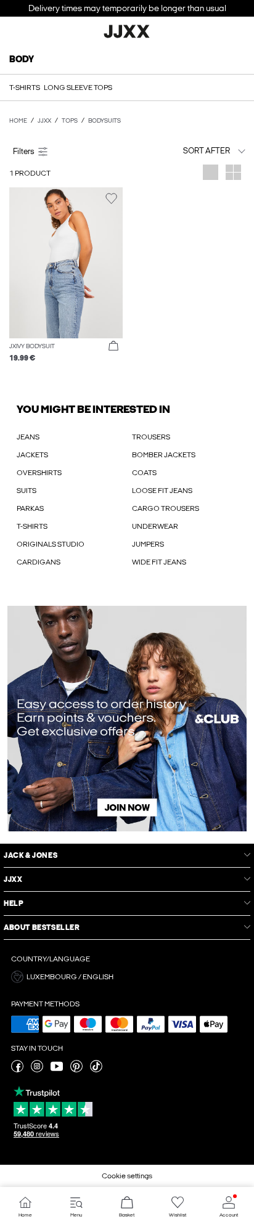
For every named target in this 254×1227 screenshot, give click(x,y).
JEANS (28, 437)
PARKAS (30, 508)
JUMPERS (148, 544)
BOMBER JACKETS (163, 454)
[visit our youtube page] (57, 1070)
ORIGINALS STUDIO (50, 544)
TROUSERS (151, 437)
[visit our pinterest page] (76, 1070)
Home (18, 120)
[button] (66, 262)
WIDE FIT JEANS (159, 562)
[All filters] (66, 151)
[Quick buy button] (113, 346)
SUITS (26, 490)
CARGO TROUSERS (165, 508)
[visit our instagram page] (37, 1070)
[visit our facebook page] (17, 1070)
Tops (70, 120)
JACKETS (32, 454)
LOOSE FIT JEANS (162, 490)
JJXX (44, 120)
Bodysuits (104, 120)
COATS (144, 472)
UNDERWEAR (155, 526)
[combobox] (188, 150)
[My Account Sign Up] (127, 718)
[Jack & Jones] (127, 36)
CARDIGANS (38, 562)
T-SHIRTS (32, 526)
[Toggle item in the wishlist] (111, 198)
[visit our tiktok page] (96, 1070)
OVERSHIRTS (39, 472)
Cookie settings (127, 1176)
